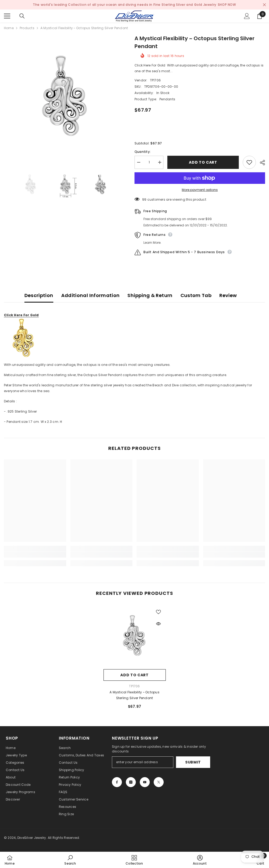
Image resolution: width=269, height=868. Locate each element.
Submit (193, 762)
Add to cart (203, 162)
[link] (35, 555)
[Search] (22, 16)
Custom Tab (196, 295)
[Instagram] (131, 782)
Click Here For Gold (21, 315)
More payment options (200, 190)
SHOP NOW (227, 4)
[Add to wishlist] (249, 162)
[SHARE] (260, 162)
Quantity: (142, 151)
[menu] (7, 16)
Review (228, 295)
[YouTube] (145, 782)
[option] (65, 95)
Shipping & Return (149, 295)
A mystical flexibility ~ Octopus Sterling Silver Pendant (134, 695)
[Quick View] (158, 623)
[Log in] (247, 16)
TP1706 (155, 80)
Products (27, 28)
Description (38, 295)
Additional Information (90, 295)
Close (264, 5)
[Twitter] (159, 782)
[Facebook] (117, 782)
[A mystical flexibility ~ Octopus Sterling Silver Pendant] (135, 635)
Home (9, 28)
